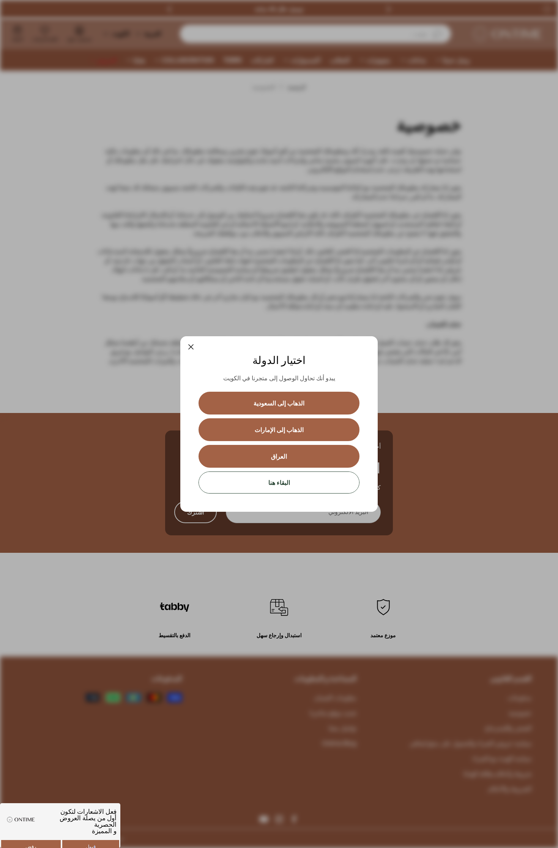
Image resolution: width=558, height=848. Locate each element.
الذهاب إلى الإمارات (279, 429)
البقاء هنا (279, 482)
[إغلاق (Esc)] (190, 346)
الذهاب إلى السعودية (279, 403)
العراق (279, 456)
